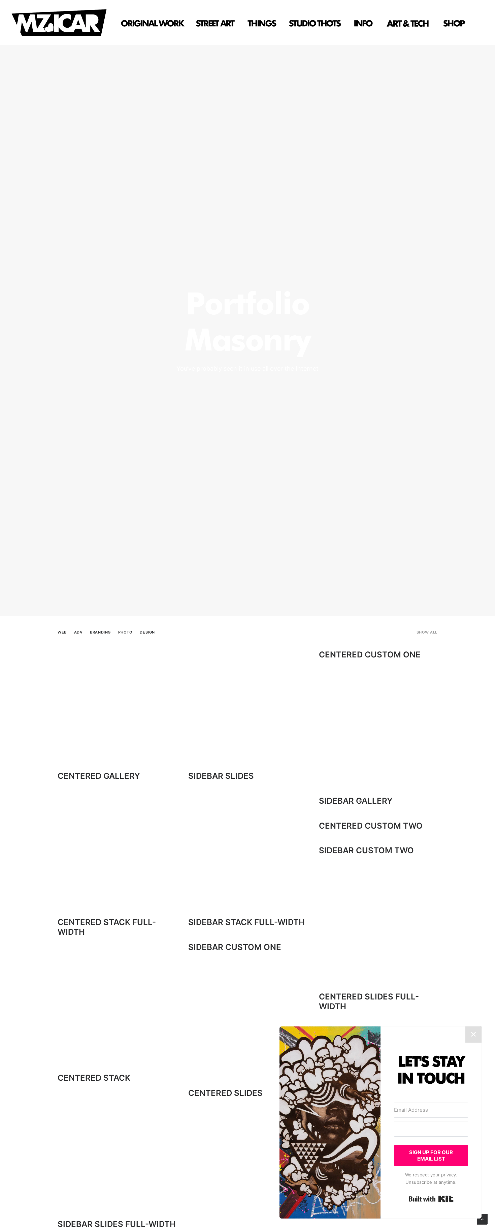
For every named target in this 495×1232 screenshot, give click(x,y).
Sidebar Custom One (234, 947)
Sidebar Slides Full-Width (117, 1224)
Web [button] (62, 632)
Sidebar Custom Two (366, 850)
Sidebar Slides (221, 776)
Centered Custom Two (371, 826)
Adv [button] (78, 632)
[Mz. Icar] (59, 22)
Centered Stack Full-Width (107, 927)
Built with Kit (431, 1199)
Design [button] (147, 632)
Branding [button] (100, 632)
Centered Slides (225, 1093)
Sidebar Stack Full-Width (246, 922)
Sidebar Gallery (356, 801)
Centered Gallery (99, 776)
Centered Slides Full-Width (369, 1001)
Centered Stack (94, 1078)
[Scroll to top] (482, 1218)
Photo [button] (125, 632)
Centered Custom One (370, 654)
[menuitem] (154, 22)
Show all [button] (427, 632)
